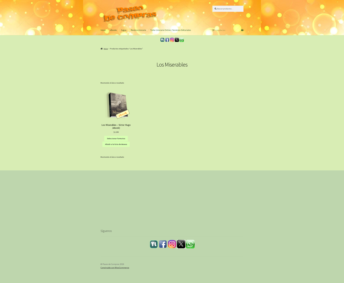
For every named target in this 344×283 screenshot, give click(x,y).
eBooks (113, 30)
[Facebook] (167, 40)
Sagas (123, 30)
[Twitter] (176, 40)
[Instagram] (172, 40)
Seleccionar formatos (116, 138)
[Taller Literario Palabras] (162, 40)
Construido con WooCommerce (115, 267)
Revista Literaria (138, 30)
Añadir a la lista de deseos (116, 144)
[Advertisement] (172, 202)
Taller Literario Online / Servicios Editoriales (170, 30)
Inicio (103, 30)
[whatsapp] (181, 40)
